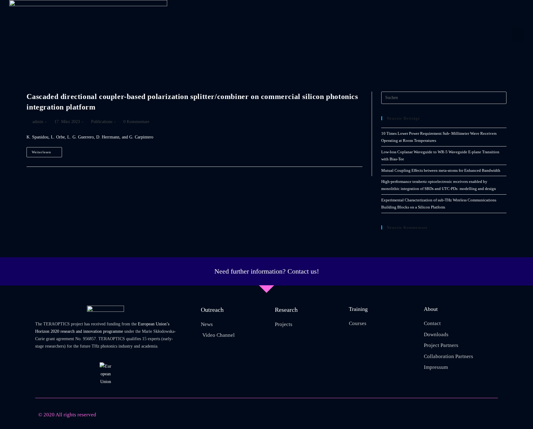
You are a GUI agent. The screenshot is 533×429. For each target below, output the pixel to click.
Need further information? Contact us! (266, 271)
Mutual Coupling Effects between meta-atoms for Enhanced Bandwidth (440, 170)
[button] (518, 35)
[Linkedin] (492, 415)
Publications (101, 121)
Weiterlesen (47, 150)
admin (37, 121)
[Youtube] (464, 415)
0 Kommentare (136, 121)
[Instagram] (478, 415)
